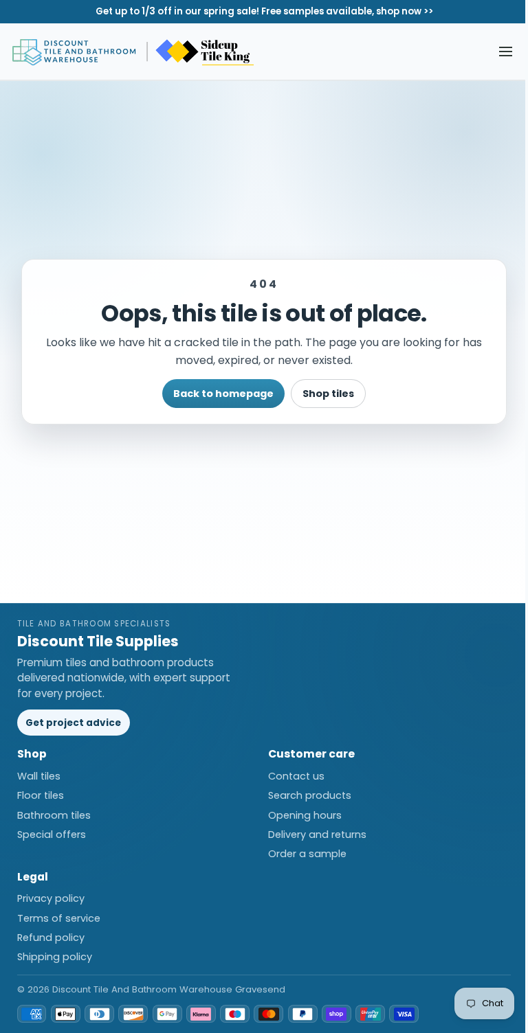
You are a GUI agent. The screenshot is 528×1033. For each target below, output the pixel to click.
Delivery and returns (317, 834)
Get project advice (73, 722)
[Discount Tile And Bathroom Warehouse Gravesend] (134, 51)
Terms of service (58, 918)
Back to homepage (223, 393)
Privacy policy (51, 898)
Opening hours (305, 815)
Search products (309, 795)
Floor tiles (40, 795)
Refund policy (51, 937)
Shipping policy (54, 957)
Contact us (296, 776)
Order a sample (307, 854)
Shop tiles (328, 393)
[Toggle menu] (506, 51)
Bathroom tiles (54, 815)
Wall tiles (38, 776)
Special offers (51, 834)
